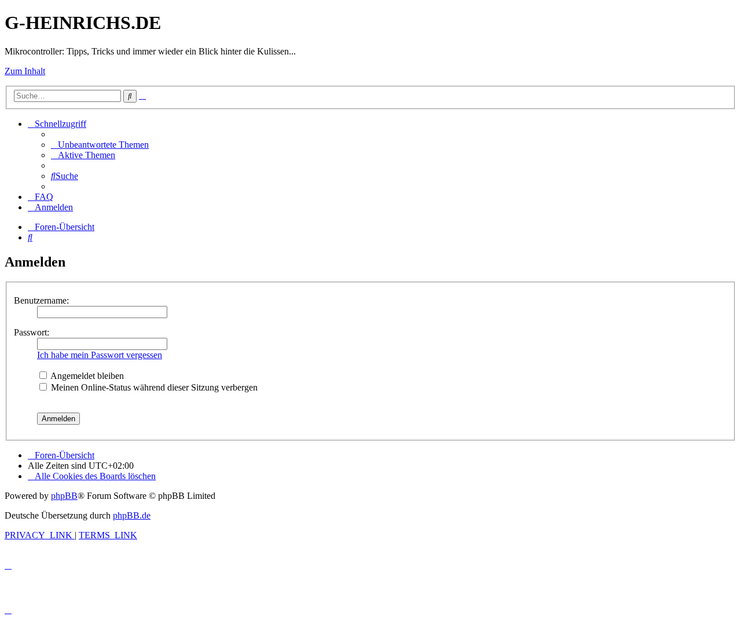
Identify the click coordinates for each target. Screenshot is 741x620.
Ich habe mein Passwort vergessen (99, 355)
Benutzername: (41, 300)
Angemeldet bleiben (86, 376)
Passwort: (31, 332)
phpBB (64, 496)
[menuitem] (100, 144)
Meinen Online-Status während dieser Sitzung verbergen (153, 387)
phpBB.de (132, 515)
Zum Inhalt (25, 71)
